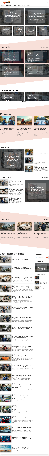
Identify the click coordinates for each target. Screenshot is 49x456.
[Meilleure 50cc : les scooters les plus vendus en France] (29, 169)
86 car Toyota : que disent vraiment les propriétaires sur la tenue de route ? (22, 327)
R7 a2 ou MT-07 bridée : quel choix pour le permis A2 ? (40, 151)
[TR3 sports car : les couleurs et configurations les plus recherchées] (7, 226)
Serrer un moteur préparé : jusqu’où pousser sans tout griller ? (21, 366)
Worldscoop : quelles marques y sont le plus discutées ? (34, 56)
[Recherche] (44, 2)
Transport (12, 12)
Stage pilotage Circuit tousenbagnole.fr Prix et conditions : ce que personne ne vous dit (22, 397)
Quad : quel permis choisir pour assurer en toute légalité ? (24, 130)
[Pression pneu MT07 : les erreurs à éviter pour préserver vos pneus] (29, 160)
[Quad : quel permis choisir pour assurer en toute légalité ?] (24, 120)
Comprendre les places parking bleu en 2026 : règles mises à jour (43, 30)
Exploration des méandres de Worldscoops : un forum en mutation (10, 56)
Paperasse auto (43, 28)
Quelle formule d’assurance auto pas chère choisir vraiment (21, 428)
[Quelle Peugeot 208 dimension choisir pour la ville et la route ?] (24, 226)
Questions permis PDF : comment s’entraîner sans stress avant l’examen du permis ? (43, 283)
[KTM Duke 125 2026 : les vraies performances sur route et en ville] (5, 288)
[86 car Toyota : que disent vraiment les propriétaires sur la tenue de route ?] (5, 328)
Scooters (18, 28)
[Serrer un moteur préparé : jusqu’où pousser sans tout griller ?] (5, 367)
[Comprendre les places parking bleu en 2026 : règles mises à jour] (5, 309)
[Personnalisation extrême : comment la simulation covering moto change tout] (37, 277)
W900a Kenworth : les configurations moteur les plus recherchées (37, 189)
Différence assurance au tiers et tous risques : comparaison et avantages (40, 130)
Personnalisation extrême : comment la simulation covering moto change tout (44, 278)
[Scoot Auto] (7, 2)
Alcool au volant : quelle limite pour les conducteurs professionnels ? (15, 199)
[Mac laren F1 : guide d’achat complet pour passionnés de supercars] (5, 357)
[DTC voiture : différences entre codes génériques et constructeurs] (41, 226)
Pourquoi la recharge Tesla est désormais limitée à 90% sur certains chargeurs (41, 268)
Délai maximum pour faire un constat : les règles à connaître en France (7, 130)
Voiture (36, 12)
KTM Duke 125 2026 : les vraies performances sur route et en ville (18, 30)
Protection (6, 114)
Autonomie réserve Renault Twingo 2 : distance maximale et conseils (22, 448)
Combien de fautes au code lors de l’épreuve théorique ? (9, 70)
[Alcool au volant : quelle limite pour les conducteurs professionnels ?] (4, 200)
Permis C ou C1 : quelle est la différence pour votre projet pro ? (12, 15)
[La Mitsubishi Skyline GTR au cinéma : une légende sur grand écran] (5, 419)
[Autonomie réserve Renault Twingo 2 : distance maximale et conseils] (5, 448)
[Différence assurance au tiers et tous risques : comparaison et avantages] (41, 120)
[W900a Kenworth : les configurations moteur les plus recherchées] (5, 347)
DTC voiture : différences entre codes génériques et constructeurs (40, 235)
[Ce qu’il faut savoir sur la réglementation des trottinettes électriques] (37, 287)
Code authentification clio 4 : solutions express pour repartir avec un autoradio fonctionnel (22, 386)
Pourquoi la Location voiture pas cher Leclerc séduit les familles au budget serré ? (30, 31)
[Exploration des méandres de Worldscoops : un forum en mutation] (5, 439)
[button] (22, 101)
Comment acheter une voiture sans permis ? (34, 69)
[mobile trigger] (2, 2)
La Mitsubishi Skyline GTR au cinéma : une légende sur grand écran (22, 418)
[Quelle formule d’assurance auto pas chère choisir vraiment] (5, 429)
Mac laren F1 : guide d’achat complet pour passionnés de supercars (22, 356)
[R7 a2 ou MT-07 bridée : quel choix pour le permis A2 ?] (29, 152)
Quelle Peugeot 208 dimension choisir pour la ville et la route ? (6, 30)
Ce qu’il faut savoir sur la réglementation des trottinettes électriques (43, 288)
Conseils (5, 47)
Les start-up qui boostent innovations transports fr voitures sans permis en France (22, 408)
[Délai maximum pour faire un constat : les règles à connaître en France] (7, 120)
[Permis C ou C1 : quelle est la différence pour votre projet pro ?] (4, 183)
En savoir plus (44, 47)
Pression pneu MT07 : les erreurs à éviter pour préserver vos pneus (41, 159)
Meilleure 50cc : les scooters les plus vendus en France (41, 168)
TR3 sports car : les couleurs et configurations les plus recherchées (36, 15)
